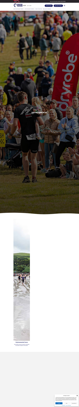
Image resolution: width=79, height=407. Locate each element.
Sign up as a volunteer (47, 9)
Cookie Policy (63, 405)
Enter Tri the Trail (38, 9)
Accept (59, 403)
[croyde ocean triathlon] (19, 5)
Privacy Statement (68, 405)
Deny (66, 403)
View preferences (74, 403)
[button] (77, 395)
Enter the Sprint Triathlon (29, 9)
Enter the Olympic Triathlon (18, 9)
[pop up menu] (64, 5)
